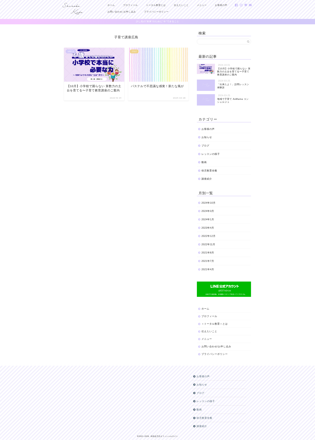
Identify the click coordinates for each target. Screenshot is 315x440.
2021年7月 (207, 261)
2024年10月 (208, 202)
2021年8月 (207, 252)
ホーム (111, 5)
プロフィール (130, 5)
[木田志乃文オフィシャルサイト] (72, 15)
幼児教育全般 (209, 170)
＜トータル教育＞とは (214, 323)
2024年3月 (207, 211)
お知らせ (206, 137)
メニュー (202, 5)
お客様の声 (221, 5)
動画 (204, 162)
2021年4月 (207, 269)
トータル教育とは (156, 5)
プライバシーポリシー (156, 11)
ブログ (205, 145)
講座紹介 (206, 178)
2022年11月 (208, 244)
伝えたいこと (181, 5)
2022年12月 (208, 236)
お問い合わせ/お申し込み (121, 11)
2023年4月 (207, 227)
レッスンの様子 (210, 154)
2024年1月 (207, 219)
